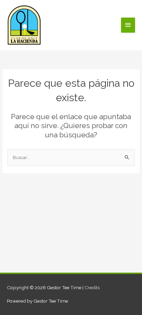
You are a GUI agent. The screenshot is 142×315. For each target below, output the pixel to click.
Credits (92, 287)
